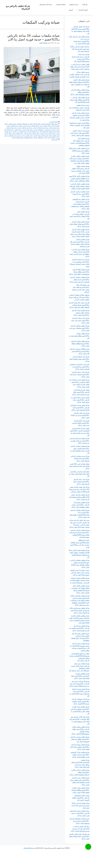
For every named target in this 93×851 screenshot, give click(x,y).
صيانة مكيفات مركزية (27, 135)
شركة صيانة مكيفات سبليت (24, 127)
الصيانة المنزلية (83, 10)
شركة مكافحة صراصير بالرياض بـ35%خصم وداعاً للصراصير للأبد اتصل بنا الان (79, 351)
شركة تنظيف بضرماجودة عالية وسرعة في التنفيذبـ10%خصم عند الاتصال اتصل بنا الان (79, 610)
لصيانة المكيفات (28, 137)
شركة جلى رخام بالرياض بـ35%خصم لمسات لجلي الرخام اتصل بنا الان (81, 481)
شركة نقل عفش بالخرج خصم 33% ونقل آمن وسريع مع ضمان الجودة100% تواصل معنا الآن (79, 489)
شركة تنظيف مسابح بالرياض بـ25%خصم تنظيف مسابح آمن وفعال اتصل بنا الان (79, 747)
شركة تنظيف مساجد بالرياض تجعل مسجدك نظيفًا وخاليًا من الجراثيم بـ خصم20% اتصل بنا (79, 580)
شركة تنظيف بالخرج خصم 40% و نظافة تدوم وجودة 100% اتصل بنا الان (79, 150)
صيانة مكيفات (18, 129)
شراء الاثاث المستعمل (45, 4)
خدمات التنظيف (73, 4)
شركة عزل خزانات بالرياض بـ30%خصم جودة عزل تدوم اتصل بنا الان (80, 320)
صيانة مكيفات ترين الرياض (19, 131)
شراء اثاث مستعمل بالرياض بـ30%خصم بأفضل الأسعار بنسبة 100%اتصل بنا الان (80, 701)
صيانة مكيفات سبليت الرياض (47, 133)
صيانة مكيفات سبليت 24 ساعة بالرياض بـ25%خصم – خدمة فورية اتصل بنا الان (33, 37)
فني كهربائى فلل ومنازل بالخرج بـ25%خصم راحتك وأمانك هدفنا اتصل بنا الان (79, 836)
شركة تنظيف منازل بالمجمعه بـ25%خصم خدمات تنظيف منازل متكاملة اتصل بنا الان (80, 754)
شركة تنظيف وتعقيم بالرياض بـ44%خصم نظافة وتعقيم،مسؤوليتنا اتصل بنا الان (79, 92)
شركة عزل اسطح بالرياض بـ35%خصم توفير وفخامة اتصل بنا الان (79, 359)
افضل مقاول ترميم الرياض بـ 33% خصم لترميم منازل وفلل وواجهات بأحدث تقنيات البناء (79, 66)
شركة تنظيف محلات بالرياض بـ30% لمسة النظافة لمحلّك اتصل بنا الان (80, 343)
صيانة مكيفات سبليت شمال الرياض (13, 133)
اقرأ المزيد (54, 117)
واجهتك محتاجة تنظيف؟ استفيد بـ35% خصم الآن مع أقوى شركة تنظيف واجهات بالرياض (79, 297)
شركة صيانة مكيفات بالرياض (40, 127)
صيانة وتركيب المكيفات (14, 135)
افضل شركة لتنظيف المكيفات (25, 124)
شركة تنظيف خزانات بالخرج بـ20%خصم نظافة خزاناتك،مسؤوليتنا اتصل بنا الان (79, 772)
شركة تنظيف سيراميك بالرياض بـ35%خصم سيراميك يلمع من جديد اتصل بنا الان (79, 440)
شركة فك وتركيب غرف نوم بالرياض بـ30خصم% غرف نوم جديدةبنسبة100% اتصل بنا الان (79, 683)
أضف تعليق (54, 139)
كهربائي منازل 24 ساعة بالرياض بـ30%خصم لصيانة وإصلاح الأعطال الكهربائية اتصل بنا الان (79, 305)
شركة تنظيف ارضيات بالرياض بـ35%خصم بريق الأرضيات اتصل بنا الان (79, 194)
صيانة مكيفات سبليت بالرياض (31, 133)
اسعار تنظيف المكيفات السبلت (49, 124)
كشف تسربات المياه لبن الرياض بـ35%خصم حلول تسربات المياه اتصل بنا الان (80, 392)
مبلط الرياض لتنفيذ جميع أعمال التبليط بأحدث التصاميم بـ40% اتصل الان (79, 125)
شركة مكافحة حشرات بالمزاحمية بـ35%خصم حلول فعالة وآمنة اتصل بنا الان (80, 676)
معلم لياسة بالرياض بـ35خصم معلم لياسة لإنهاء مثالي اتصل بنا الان (79, 474)
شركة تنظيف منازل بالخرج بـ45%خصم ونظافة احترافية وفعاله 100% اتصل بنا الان (80, 790)
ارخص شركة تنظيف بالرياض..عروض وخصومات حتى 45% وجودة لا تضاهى (79, 107)
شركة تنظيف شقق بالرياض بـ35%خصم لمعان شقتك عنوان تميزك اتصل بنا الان (79, 224)
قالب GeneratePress (30, 848)
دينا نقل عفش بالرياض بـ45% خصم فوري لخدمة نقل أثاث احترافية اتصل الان (79, 49)
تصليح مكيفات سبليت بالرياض (31, 125)
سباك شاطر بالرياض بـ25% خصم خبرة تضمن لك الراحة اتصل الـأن (80, 805)
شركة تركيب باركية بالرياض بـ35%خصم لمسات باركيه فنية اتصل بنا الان (79, 374)
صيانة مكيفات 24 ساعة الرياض (47, 131)
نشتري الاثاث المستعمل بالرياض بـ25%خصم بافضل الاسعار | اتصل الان (80, 798)
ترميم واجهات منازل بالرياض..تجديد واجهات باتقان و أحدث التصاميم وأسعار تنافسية (79, 74)
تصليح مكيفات (12, 124)
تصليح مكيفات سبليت (45, 125)
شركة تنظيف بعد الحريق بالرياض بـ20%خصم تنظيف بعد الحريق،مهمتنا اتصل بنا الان (79, 628)
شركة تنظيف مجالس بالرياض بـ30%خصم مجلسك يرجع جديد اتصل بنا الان (79, 328)
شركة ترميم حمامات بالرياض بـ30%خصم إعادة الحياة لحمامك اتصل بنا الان (80, 458)
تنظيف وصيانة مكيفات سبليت (14, 125)
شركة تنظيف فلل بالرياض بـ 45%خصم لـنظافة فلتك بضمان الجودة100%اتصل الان (79, 100)
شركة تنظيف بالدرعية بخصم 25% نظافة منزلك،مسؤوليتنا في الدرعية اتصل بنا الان (79, 497)
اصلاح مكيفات (37, 124)
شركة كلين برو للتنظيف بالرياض (42, 129)
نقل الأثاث (85, 4)
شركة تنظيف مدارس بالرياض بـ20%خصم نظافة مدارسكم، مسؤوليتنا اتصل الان (79, 739)
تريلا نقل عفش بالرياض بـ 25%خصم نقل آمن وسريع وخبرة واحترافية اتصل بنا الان (80, 828)
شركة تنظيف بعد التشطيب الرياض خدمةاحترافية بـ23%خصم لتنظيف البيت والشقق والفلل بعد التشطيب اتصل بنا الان (80, 203)
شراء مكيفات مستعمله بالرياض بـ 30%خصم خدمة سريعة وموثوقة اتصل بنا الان (79, 821)
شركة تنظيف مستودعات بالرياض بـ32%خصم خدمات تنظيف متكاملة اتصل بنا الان (80, 504)
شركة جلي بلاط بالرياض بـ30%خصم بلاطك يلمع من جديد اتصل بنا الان (80, 423)
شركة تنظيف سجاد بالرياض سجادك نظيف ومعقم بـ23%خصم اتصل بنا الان (80, 312)
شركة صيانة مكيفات (54, 127)
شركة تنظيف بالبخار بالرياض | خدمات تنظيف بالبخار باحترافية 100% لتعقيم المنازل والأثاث (79, 186)
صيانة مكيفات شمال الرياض (41, 135)
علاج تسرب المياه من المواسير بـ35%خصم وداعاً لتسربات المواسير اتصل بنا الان (79, 366)
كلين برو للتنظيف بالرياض (40, 137)
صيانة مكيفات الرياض (33, 131)
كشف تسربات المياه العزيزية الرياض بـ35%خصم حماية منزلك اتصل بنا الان (80, 400)
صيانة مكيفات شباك (54, 135)
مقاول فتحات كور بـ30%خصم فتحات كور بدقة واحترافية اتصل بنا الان (79, 466)
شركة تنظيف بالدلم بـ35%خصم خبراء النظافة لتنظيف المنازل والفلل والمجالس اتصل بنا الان (79, 178)
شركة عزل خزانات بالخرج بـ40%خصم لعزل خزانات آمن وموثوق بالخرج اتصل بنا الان (79, 133)
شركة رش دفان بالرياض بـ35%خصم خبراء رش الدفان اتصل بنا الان (79, 415)
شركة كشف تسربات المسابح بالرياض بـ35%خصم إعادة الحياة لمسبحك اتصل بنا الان (80, 407)
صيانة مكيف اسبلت (27, 129)
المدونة (71, 10)
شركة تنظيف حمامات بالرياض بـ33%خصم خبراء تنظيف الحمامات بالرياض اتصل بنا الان (79, 279)
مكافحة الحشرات (60, 4)
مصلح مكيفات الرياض (17, 137)
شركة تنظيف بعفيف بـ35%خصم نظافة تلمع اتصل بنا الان (79, 336)
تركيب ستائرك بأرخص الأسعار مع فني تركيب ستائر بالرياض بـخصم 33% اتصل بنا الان (79, 572)
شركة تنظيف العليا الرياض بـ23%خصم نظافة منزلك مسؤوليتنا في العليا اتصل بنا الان (79, 272)
